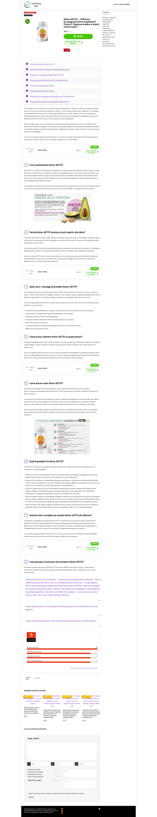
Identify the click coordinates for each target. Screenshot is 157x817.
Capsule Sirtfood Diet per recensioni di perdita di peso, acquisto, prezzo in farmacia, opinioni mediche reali (91, 713)
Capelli (104, 24)
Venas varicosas (107, 46)
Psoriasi (104, 39)
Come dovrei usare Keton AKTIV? (42, 86)
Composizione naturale (35, 774)
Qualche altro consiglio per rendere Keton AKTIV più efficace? (52, 96)
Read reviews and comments (79, 668)
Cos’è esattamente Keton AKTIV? (42, 64)
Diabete (104, 26)
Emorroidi (105, 28)
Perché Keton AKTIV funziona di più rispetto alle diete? (50, 69)
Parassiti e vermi (107, 33)
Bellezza (104, 22)
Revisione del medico (34, 769)
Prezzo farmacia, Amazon (35, 777)
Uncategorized (106, 44)
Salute (104, 41)
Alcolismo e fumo (107, 17)
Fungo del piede (107, 30)
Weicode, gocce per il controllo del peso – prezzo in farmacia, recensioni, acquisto (31, 710)
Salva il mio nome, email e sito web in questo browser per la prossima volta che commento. (56, 793)
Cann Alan (37, 678)
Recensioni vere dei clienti (35, 772)
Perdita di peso (28, 15)
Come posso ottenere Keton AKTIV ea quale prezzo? (49, 80)
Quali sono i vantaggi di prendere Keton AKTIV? (47, 75)
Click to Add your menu (121, 4)
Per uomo (105, 35)
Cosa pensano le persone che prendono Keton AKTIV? (49, 102)
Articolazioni (106, 19)
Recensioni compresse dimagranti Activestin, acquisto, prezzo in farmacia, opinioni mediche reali (71, 713)
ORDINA (79, 36)
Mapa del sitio (49, 812)
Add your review (93, 668)
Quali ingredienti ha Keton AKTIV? (42, 91)
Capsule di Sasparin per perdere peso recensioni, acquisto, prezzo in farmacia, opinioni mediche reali (52, 713)
